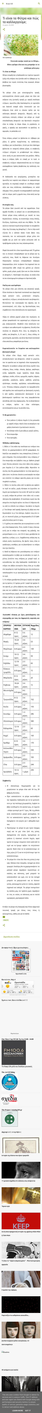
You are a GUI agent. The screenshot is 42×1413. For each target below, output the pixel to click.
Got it (28, 1411)
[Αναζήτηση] (39, 3)
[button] (4, 29)
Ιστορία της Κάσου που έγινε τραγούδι (15, 1155)
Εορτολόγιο (15, 1033)
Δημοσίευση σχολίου (11, 937)
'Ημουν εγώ (6, 1206)
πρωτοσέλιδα (21, 973)
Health (5, 920)
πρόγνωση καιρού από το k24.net (17, 994)
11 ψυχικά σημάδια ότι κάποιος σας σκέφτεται (18, 1181)
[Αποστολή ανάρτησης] (4, 917)
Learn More (17, 1411)
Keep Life (9, 3)
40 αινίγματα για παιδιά (10, 1370)
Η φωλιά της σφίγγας (9, 1290)
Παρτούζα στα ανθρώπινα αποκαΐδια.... (15, 1315)
